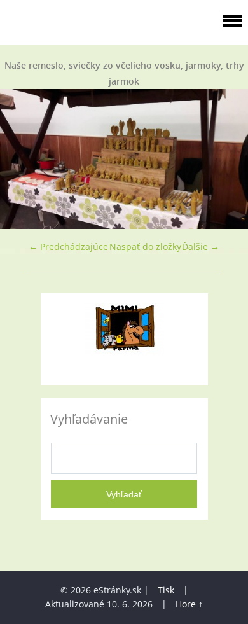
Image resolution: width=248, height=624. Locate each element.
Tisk (166, 590)
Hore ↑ (189, 604)
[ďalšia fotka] (227, 159)
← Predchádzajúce (68, 246)
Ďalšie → (200, 246)
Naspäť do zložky (145, 246)
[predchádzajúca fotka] (20, 159)
